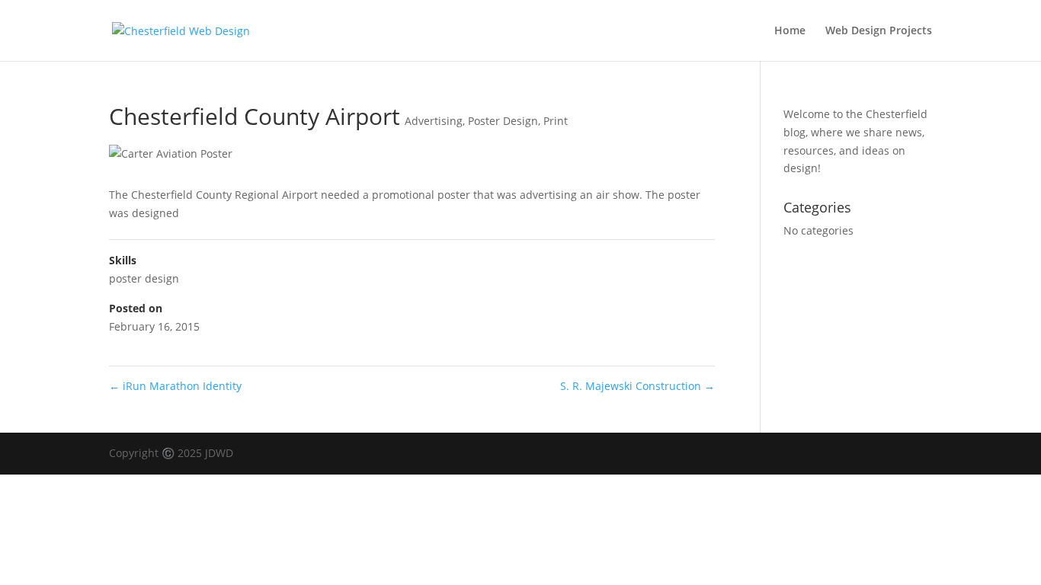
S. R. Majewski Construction (637, 386)
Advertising (434, 120)
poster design (144, 278)
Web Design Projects (878, 31)
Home (790, 31)
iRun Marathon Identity (175, 386)
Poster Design (503, 120)
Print (555, 120)
